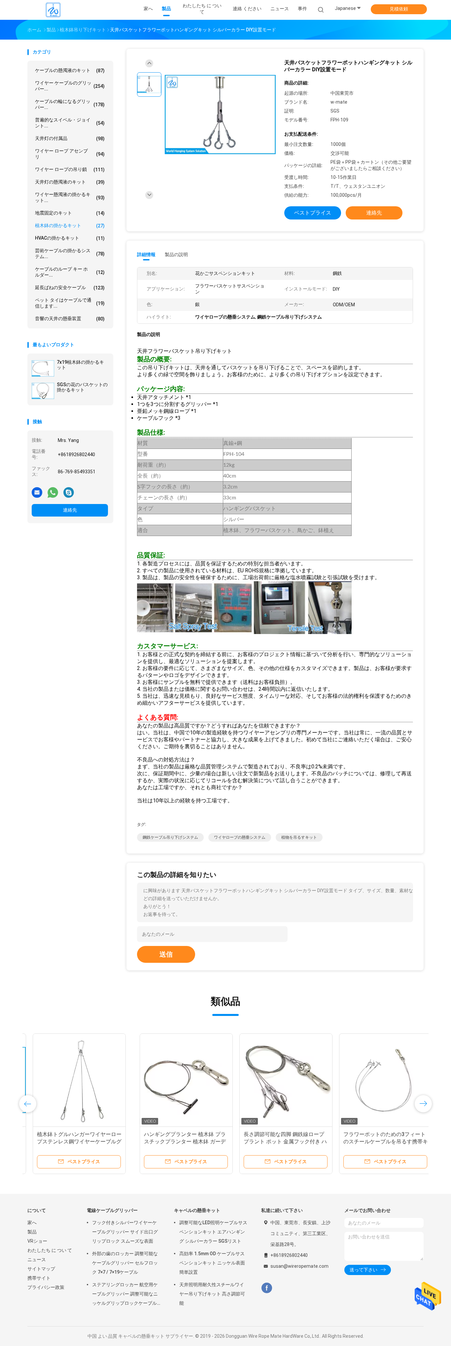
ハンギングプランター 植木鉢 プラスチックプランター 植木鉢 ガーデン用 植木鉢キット (73, 1141)
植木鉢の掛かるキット (70, 225)
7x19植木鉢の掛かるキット (80, 364)
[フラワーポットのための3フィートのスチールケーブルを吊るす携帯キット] (273, 1080)
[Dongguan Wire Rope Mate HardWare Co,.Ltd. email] (37, 492)
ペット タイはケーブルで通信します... (70, 303)
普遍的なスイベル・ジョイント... (70, 122)
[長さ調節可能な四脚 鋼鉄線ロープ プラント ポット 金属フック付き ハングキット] (173, 1080)
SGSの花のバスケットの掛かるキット (82, 387)
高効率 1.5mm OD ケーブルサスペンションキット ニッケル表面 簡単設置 (212, 1263)
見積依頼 (399, 9)
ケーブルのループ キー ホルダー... (70, 272)
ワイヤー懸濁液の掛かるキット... (70, 197)
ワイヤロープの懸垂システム (239, 837)
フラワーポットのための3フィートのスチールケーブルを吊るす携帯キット (273, 1141)
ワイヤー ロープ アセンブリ (70, 153)
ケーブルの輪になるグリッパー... (70, 104)
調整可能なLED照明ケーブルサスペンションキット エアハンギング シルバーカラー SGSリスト (213, 1232)
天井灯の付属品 (70, 138)
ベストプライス (312, 213)
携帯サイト (39, 1278)
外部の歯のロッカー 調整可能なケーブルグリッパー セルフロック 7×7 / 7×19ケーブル (125, 1263)
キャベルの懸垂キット (197, 1210)
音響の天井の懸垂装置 (70, 318)
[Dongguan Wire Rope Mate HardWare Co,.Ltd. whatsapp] (53, 492)
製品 (32, 1231)
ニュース (36, 1259)
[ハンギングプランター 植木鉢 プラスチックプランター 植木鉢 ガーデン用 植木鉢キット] (74, 1080)
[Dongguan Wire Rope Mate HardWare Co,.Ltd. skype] (68, 492)
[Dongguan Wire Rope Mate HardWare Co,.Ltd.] (53, 10)
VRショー (37, 1241)
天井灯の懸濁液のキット (70, 182)
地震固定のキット (70, 213)
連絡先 (70, 510)
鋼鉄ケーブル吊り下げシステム (170, 837)
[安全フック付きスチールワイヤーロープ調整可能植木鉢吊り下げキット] (373, 1080)
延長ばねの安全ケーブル (70, 287)
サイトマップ (41, 1268)
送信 (166, 954)
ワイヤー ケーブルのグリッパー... (70, 85)
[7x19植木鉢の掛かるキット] (43, 368)
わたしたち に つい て (49, 1250)
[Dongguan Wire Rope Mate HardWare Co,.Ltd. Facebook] (266, 1288)
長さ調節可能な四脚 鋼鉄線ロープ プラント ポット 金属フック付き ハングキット (173, 1141)
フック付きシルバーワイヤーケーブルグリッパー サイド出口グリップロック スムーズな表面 (125, 1232)
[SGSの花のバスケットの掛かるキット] (43, 391)
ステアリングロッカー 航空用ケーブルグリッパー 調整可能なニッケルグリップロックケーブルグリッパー (125, 1295)
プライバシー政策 (45, 1287)
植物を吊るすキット (299, 837)
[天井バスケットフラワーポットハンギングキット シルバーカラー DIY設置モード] (220, 115)
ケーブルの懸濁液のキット (70, 70)
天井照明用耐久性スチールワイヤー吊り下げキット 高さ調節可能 (212, 1294)
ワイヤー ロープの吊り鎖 (70, 169)
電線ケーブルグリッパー (112, 1210)
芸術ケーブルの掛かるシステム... (70, 253)
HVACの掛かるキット (70, 238)
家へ (32, 1222)
